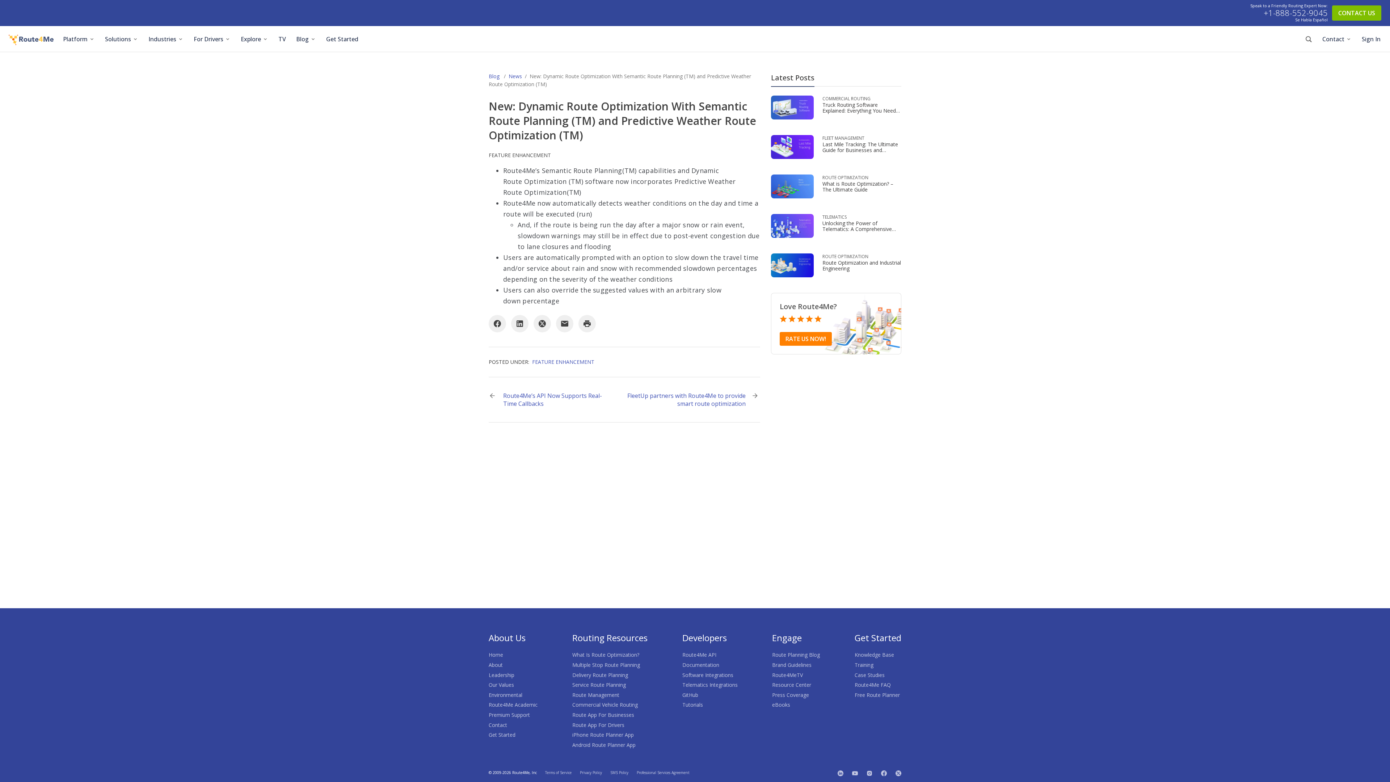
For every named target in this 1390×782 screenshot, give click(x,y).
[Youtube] (855, 772)
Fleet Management (843, 138)
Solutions (118, 39)
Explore (251, 39)
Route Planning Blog (796, 654)
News (515, 76)
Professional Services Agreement (663, 772)
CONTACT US (1356, 13)
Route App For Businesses (603, 714)
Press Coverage (790, 694)
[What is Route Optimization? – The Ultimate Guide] (792, 185)
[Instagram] (869, 772)
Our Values (501, 684)
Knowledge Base (874, 654)
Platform (75, 39)
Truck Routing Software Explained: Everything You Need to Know (859, 110)
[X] (542, 323)
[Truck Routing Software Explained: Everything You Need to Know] (792, 107)
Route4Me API (699, 654)
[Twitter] (898, 772)
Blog (302, 39)
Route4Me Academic (513, 704)
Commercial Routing (846, 99)
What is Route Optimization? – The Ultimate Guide (857, 186)
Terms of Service (558, 772)
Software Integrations (707, 675)
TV (282, 39)
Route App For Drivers (598, 725)
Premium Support (509, 714)
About (496, 664)
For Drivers (208, 39)
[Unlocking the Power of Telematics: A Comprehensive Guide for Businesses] (792, 225)
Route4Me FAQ (873, 684)
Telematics (834, 217)
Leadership (501, 675)
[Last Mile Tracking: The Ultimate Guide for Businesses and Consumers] (792, 146)
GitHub (690, 694)
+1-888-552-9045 (1296, 13)
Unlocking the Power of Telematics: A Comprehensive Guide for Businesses (857, 229)
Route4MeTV (787, 675)
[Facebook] (497, 323)
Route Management (595, 694)
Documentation (700, 664)
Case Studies (870, 675)
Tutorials (692, 704)
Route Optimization (845, 178)
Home (496, 654)
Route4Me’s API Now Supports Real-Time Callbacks (552, 400)
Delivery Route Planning (600, 675)
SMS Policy (619, 772)
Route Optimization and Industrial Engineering (861, 265)
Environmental (505, 694)
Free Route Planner (877, 694)
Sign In (1371, 39)
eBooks (781, 704)
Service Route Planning (599, 684)
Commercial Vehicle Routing (605, 704)
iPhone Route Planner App (603, 734)
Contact (1333, 39)
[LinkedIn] (519, 323)
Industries (162, 39)
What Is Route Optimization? (605, 654)
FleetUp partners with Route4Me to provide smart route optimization (686, 400)
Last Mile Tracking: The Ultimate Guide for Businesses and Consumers (860, 150)
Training (864, 664)
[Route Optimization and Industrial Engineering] (792, 264)
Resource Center (791, 684)
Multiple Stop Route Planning (606, 664)
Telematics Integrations (710, 684)
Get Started (342, 39)
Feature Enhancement (520, 155)
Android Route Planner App (604, 744)
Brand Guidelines (792, 664)
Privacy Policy (591, 772)
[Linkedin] (840, 772)
